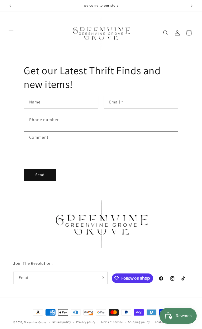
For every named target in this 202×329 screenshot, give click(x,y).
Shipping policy (139, 322)
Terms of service (112, 322)
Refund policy (61, 322)
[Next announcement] (192, 6)
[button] (11, 33)
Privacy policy (85, 322)
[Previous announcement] (10, 6)
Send (39, 174)
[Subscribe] (102, 278)
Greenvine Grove (35, 322)
